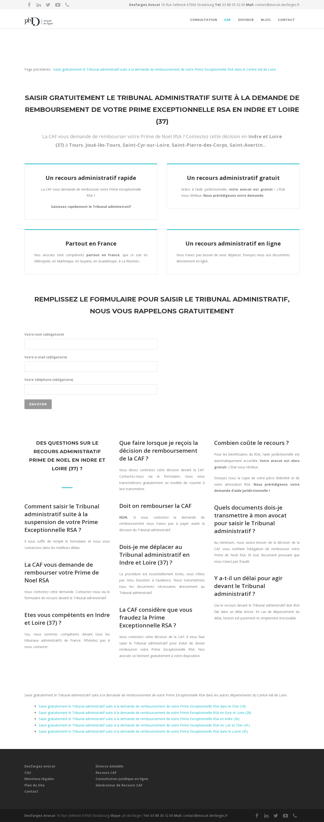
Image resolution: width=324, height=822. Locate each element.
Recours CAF (106, 772)
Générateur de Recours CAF (119, 785)
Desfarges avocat (39, 766)
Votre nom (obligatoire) (44, 334)
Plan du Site (34, 785)
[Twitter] (48, 4)
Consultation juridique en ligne (122, 778)
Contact (286, 20)
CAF (227, 20)
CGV (27, 772)
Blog (266, 20)
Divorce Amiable (109, 766)
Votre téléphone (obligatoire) (48, 379)
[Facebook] (29, 4)
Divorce (246, 20)
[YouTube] (57, 4)
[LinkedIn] (38, 4)
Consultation (203, 20)
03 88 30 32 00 (234, 4)
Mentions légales (39, 778)
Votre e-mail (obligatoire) (45, 357)
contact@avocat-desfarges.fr (277, 4)
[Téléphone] (67, 4)
